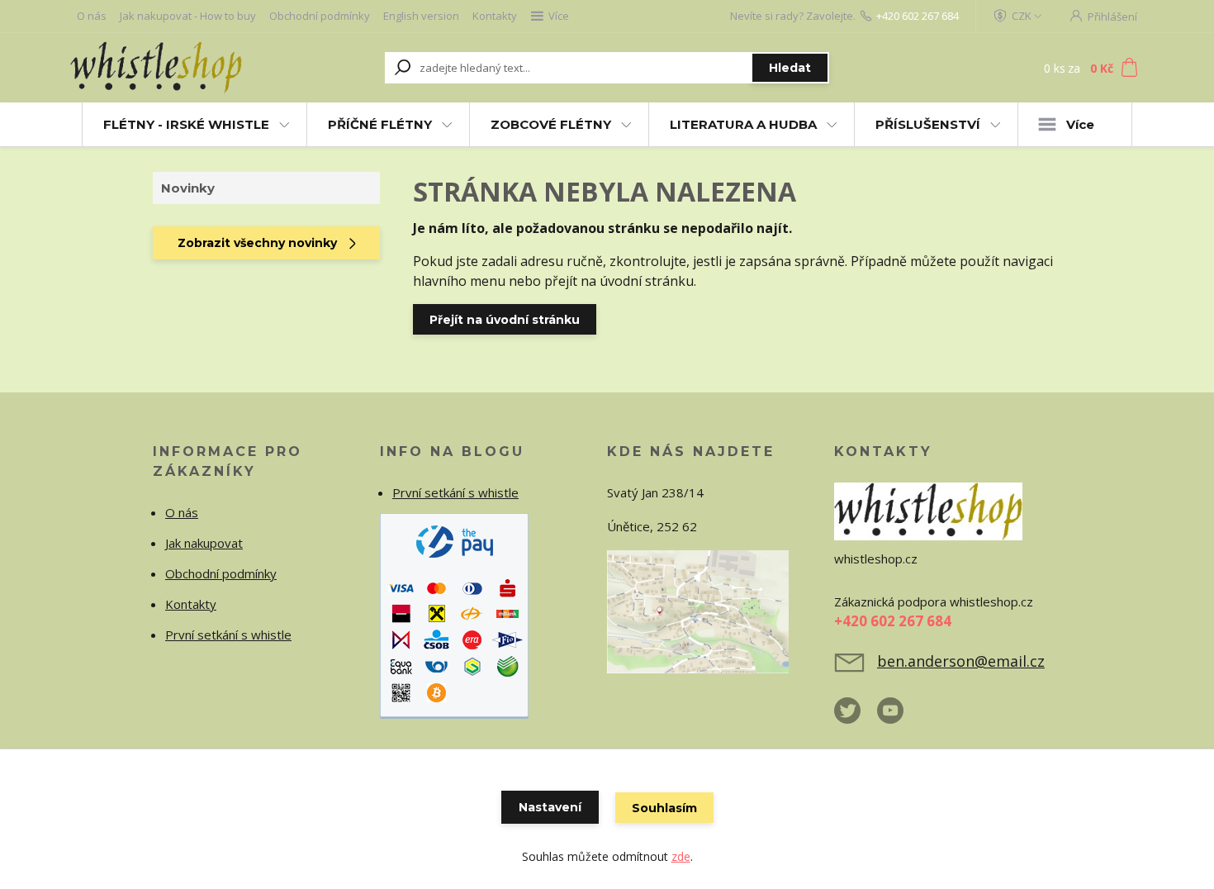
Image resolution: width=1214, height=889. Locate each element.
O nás (92, 15)
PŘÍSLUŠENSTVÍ (927, 124)
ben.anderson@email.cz (961, 661)
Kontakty (494, 15)
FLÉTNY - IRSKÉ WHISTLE (186, 124)
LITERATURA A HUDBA (743, 124)
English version (421, 15)
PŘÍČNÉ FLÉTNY (380, 124)
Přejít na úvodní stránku (504, 319)
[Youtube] (898, 717)
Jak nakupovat (204, 543)
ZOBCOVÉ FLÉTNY (551, 124)
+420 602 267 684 (917, 15)
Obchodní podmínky (319, 15)
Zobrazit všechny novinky (257, 242)
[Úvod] (171, 67)
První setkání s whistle (228, 634)
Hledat (790, 67)
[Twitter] (855, 717)
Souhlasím (664, 808)
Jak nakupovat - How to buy (188, 15)
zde (680, 856)
